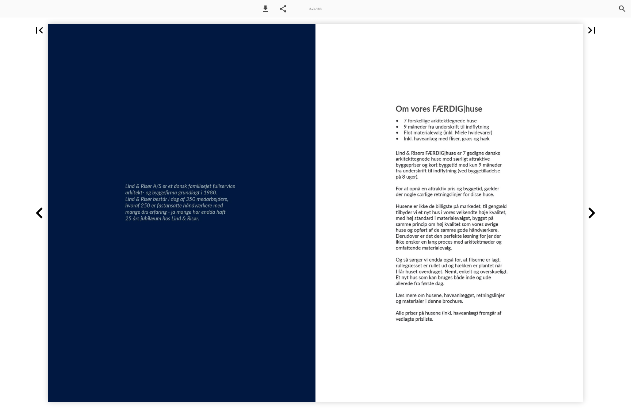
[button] (265, 9)
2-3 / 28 (315, 9)
